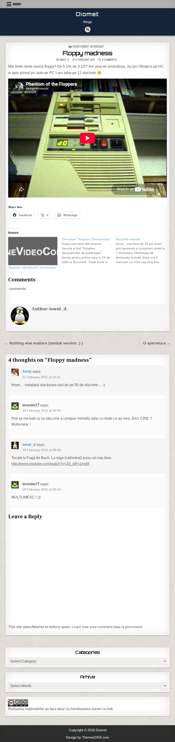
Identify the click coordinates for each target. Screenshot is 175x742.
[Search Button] (87, 29)
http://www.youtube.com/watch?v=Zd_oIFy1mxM (50, 464)
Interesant (97, 46)
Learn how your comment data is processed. (107, 627)
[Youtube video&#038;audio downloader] (32, 251)
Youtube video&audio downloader (32, 267)
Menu (17, 4)
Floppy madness (87, 53)
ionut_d (64, 59)
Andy (27, 371)
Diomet (87, 14)
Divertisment (81, 46)
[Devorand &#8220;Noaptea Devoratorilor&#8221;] (89, 250)
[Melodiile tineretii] (143, 250)
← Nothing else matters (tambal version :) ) (43, 343)
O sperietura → (157, 343)
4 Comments (109, 59)
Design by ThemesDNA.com (87, 737)
